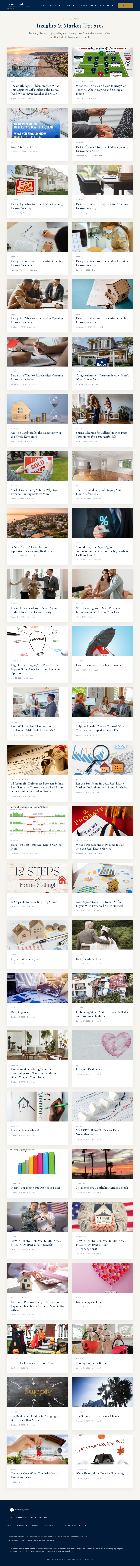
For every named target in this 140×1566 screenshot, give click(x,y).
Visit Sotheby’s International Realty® (28, 1517)
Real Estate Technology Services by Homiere (70, 1559)
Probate (69, 5)
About (42, 5)
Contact (125, 5)
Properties (56, 5)
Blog (93, 5)
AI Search (108, 5)
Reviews (82, 5)
